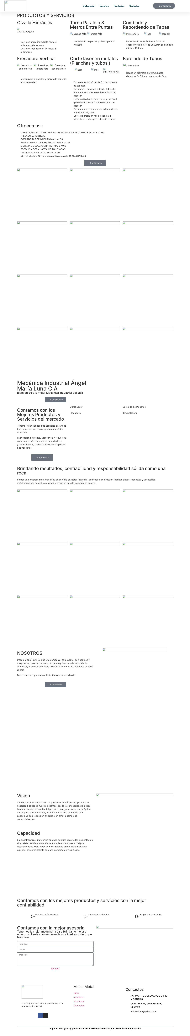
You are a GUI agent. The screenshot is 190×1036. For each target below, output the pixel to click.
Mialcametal (88, 6)
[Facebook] (40, 1015)
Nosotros (104, 6)
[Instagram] (45, 1015)
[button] (72, 34)
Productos (119, 6)
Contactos (134, 6)
